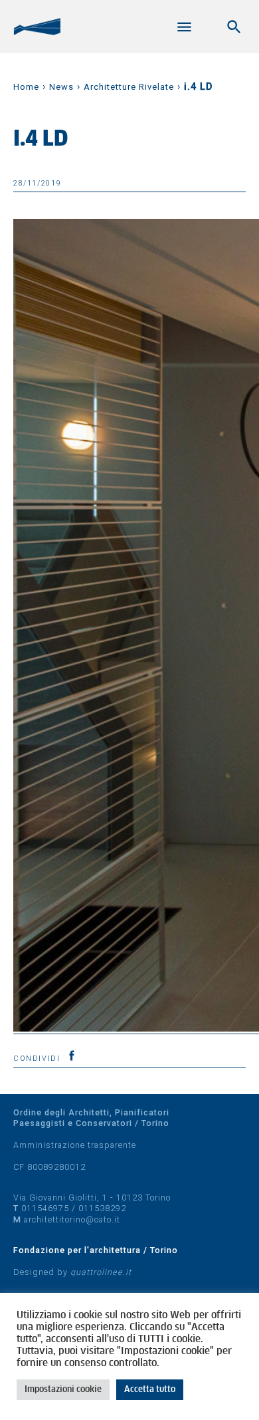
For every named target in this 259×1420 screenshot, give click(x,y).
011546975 (45, 1208)
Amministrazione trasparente (74, 1145)
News (61, 87)
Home (26, 87)
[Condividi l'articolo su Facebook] (71, 1055)
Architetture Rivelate (129, 87)
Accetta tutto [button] (149, 1389)
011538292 (102, 1208)
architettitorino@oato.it (72, 1219)
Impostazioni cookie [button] (63, 1389)
